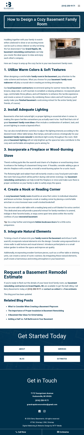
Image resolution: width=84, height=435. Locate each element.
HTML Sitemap (36, 422)
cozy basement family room (18, 196)
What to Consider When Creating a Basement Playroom (33, 306)
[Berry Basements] (9, 6)
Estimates (62, 359)
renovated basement (28, 217)
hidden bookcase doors (46, 222)
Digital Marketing (29, 426)
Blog (22, 359)
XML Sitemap (48, 422)
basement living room (37, 165)
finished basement (27, 100)
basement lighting (18, 140)
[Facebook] (39, 411)
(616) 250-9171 (68, 6)
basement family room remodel (18, 137)
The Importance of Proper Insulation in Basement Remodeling (36, 311)
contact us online (52, 289)
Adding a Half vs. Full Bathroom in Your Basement (30, 319)
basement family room (62, 63)
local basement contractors (20, 88)
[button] (79, 6)
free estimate (70, 289)
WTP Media (57, 426)
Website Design (44, 426)
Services (62, 349)
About (22, 349)
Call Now (22, 432)
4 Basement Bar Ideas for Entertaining (25, 315)
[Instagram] (44, 411)
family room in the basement (44, 76)
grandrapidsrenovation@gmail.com (42, 404)
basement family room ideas (22, 122)
